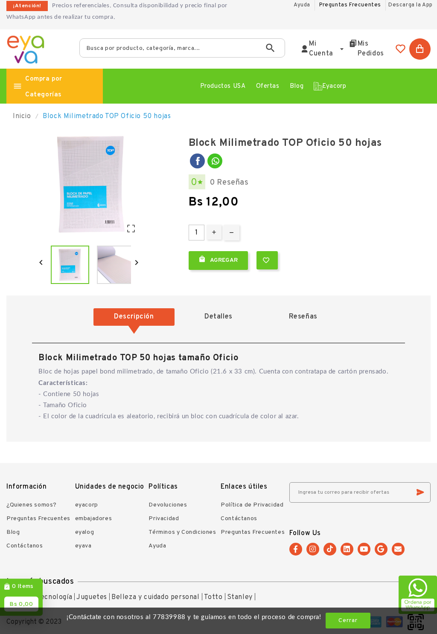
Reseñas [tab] (303, 317)
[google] (381, 549)
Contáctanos (24, 546)
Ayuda (157, 546)
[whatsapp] (214, 160)
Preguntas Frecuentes (350, 5)
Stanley (240, 597)
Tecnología (54, 597)
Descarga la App (410, 5)
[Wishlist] (400, 49)
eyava (83, 546)
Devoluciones (168, 505)
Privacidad (164, 518)
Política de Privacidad (252, 505)
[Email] (398, 549)
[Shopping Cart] (420, 49)
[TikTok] (329, 549)
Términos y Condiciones (182, 532)
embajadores (93, 518)
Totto (213, 597)
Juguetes (91, 597)
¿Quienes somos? (31, 505)
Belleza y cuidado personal (155, 597)
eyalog (84, 532)
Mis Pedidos (371, 49)
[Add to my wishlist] (267, 260)
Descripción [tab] (134, 317)
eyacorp (86, 505)
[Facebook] (197, 160)
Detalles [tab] (218, 317)
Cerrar (348, 620)
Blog (13, 532)
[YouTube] (364, 549)
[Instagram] (312, 549)
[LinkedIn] (347, 549)
